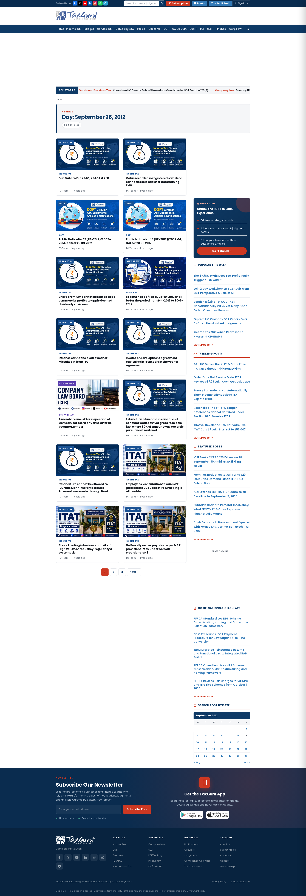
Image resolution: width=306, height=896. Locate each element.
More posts (202, 345)
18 (206, 749)
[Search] (162, 3)
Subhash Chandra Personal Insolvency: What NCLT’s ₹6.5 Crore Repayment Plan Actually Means (221, 509)
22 (238, 749)
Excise (141, 29)
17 (198, 749)
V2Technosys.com (122, 881)
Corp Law (235, 29)
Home (60, 29)
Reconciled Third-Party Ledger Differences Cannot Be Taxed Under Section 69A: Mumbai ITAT (219, 412)
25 (205, 755)
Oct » (247, 762)
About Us (225, 844)
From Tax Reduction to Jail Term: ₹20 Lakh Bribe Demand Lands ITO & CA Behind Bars (220, 479)
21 (230, 749)
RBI (202, 29)
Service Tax (104, 29)
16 (246, 742)
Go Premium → (222, 251)
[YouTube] (85, 3)
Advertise (225, 855)
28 (229, 755)
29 (238, 755)
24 (197, 755)
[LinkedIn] (90, 3)
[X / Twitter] (80, 3)
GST (166, 29)
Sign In (241, 3)
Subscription (180, 3)
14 (230, 742)
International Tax (122, 866)
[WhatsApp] (100, 3)
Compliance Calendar (197, 860)
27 (221, 755)
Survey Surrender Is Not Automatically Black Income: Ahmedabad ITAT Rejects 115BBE (220, 395)
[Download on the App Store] (218, 815)
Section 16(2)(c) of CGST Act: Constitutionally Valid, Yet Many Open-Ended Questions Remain (221, 306)
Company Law (124, 29)
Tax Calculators (193, 866)
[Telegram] (105, 3)
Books (201, 3)
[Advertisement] (153, 60)
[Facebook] (75, 3)
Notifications (191, 844)
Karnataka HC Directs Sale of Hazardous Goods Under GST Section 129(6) (115, 90)
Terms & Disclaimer (239, 881)
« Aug (197, 762)
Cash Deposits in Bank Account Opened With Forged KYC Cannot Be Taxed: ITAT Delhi (222, 527)
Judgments (190, 855)
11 (206, 742)
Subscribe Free (137, 809)
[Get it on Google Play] (192, 815)
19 (213, 749)
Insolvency (154, 860)
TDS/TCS (117, 860)
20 (221, 749)
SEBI (209, 29)
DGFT (193, 29)
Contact (224, 860)
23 (246, 749)
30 (246, 755)
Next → (134, 572)
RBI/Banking (155, 855)
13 (222, 742)
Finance (221, 29)
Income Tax (73, 29)
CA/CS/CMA (155, 866)
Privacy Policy (219, 881)
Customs (154, 29)
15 (238, 742)
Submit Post (221, 3)
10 (197, 742)
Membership (227, 866)
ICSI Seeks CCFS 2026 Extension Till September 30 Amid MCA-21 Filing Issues (218, 461)
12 (214, 742)
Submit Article (228, 849)
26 (213, 755)
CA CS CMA (179, 29)
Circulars (189, 849)
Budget (89, 29)
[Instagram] (95, 3)
